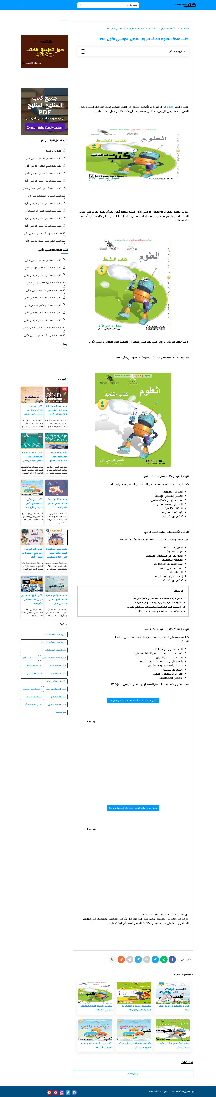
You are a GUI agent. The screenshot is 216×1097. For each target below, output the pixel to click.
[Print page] (130, 961)
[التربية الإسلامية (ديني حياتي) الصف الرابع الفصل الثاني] (134, 1030)
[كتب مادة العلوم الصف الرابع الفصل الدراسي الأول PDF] (95, 993)
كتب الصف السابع (34, 697)
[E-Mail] (147, 961)
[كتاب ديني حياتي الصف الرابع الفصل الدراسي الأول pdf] (95, 1030)
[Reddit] (122, 961)
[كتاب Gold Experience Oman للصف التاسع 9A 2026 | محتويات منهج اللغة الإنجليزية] (56, 395)
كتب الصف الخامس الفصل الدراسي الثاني (46, 283)
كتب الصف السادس (57, 705)
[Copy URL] (113, 961)
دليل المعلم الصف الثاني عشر (53, 642)
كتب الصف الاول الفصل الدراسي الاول (43, 158)
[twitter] (68, 1092)
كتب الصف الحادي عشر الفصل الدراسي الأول (45, 233)
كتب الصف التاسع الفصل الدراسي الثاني (42, 313)
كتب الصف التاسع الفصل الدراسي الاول (42, 218)
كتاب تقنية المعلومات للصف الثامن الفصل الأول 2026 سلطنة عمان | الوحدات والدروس (56, 553)
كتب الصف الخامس (31, 689)
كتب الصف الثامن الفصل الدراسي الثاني (42, 305)
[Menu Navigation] (22, 5)
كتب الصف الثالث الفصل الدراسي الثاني (43, 268)
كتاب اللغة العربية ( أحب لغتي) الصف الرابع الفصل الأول (32, 553)
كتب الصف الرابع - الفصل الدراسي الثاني (42, 275)
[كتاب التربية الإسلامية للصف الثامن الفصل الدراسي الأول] (56, 584)
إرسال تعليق (133, 1074)
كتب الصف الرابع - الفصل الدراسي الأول (42, 181)
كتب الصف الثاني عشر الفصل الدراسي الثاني (45, 335)
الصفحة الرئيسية (53, 151)
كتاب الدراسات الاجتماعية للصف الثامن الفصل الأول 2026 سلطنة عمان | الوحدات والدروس (33, 410)
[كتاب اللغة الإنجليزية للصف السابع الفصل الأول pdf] (56, 488)
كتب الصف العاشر (33, 705)
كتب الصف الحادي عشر (56, 689)
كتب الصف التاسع (58, 666)
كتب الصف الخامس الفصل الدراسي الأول (42, 188)
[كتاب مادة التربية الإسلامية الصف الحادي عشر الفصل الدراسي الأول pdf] (56, 441)
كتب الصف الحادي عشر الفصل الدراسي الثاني (44, 328)
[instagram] (62, 1092)
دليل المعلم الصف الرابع (55, 650)
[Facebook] (173, 961)
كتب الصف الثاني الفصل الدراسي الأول (43, 166)
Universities (60, 712)
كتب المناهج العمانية (165, 1091)
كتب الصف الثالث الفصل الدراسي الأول (43, 173)
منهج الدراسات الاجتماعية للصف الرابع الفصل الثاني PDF (157, 598)
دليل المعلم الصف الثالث (55, 634)
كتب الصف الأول (29, 658)
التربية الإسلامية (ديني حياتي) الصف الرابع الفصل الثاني (157, 603)
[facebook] (74, 1092)
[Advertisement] (133, 80)
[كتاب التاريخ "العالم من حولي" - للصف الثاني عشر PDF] (32, 584)
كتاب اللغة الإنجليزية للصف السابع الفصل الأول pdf (57, 503)
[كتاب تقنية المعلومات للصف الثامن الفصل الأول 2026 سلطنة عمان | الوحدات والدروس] (56, 537)
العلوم (171, 106)
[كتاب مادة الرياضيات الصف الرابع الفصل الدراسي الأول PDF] (134, 993)
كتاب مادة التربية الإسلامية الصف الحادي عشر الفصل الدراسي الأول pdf (58, 457)
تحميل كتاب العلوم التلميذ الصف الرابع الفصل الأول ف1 (133, 808)
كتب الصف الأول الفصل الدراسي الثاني (43, 260)
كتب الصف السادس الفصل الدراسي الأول (46, 196)
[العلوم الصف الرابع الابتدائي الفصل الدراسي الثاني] (173, 1030)
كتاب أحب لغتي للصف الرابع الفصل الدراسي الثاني (159, 611)
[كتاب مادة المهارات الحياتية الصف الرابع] (173, 993)
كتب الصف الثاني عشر (56, 681)
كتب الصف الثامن (58, 673)
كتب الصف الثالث (33, 666)
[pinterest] (55, 1092)
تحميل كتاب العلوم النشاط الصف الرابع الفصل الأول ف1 (133, 700)
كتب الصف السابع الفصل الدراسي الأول (42, 203)
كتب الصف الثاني (34, 673)
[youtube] (49, 1092)
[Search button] (81, 5)
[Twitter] (156, 961)
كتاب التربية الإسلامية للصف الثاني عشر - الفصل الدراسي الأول (32, 457)
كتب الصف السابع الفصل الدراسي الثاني (42, 298)
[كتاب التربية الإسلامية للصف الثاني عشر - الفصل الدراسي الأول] (32, 441)
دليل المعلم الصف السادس (54, 658)
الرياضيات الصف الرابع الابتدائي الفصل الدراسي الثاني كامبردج (154, 607)
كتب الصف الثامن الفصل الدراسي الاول (43, 211)
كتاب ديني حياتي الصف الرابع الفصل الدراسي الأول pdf (34, 503)
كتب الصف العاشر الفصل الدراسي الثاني (42, 320)
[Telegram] (139, 961)
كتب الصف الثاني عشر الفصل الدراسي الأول (45, 241)
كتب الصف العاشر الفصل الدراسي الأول (42, 226)
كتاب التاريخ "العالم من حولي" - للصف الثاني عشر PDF (32, 599)
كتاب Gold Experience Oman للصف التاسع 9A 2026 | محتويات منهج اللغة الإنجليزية (56, 410)
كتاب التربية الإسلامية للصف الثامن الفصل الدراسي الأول (56, 599)
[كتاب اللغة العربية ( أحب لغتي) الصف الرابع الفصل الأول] (32, 537)
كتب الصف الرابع (58, 697)
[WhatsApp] (164, 961)
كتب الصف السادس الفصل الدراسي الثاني (46, 290)
